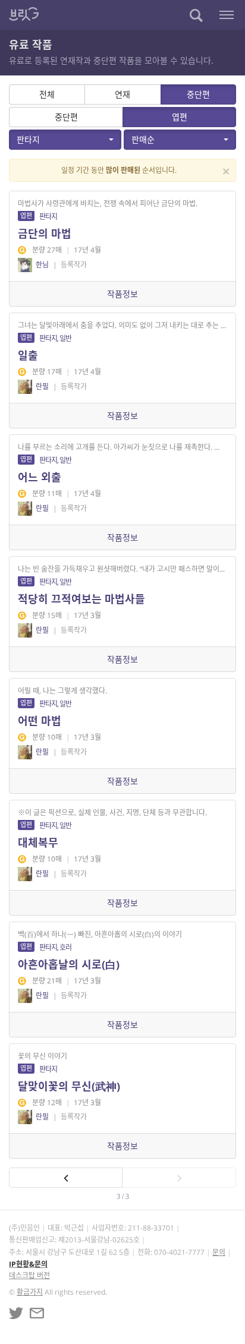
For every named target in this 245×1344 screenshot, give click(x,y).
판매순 (143, 139)
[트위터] (16, 1313)
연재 (122, 94)
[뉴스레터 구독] (37, 1313)
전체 (47, 94)
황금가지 (30, 1292)
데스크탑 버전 (29, 1275)
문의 (218, 1252)
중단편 (198, 94)
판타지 (28, 139)
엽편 (179, 116)
